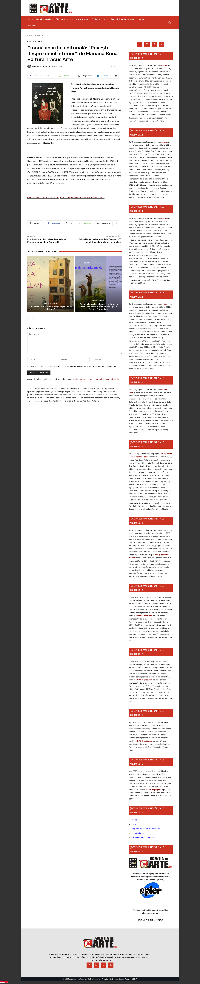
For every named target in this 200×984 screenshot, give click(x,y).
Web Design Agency (123, 979)
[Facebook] (139, 44)
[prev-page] (29, 317)
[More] (116, 76)
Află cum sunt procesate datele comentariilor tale (97, 379)
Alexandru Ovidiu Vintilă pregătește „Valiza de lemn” (51, 307)
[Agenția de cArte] (29, 66)
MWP (135, 979)
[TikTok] (154, 44)
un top (164, 65)
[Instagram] (147, 44)
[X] (161, 44)
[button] (169, 22)
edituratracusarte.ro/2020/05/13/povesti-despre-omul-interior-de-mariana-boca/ (65, 197)
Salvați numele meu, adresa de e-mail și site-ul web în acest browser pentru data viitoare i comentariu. (74, 366)
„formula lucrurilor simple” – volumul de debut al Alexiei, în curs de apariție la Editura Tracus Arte (99, 306)
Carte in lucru (39, 35)
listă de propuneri (144, 616)
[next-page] (33, 317)
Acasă (29, 35)
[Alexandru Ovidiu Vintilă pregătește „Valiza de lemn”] (50, 284)
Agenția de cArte (42, 66)
